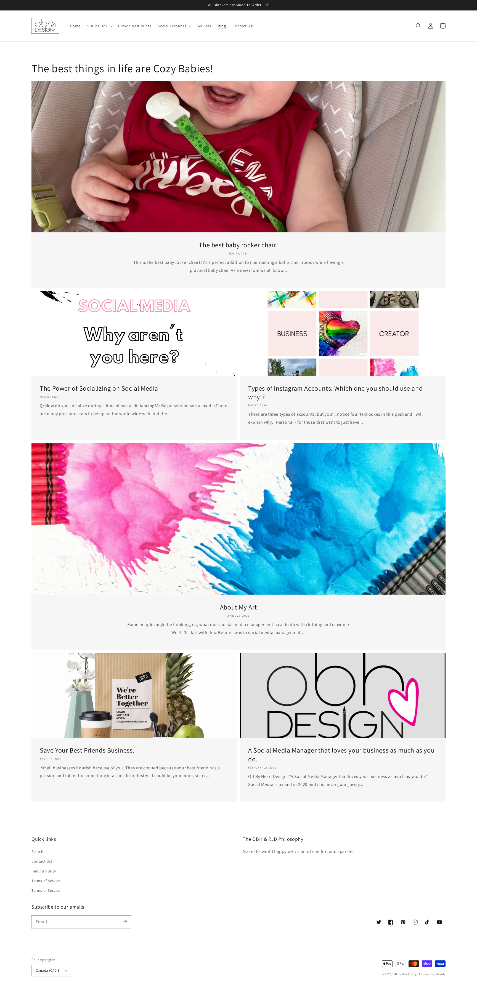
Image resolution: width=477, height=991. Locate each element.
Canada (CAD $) (48, 970)
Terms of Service (45, 880)
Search (37, 851)
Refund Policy (43, 871)
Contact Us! (41, 861)
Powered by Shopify (432, 974)
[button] (418, 26)
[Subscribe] (125, 922)
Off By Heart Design (405, 974)
